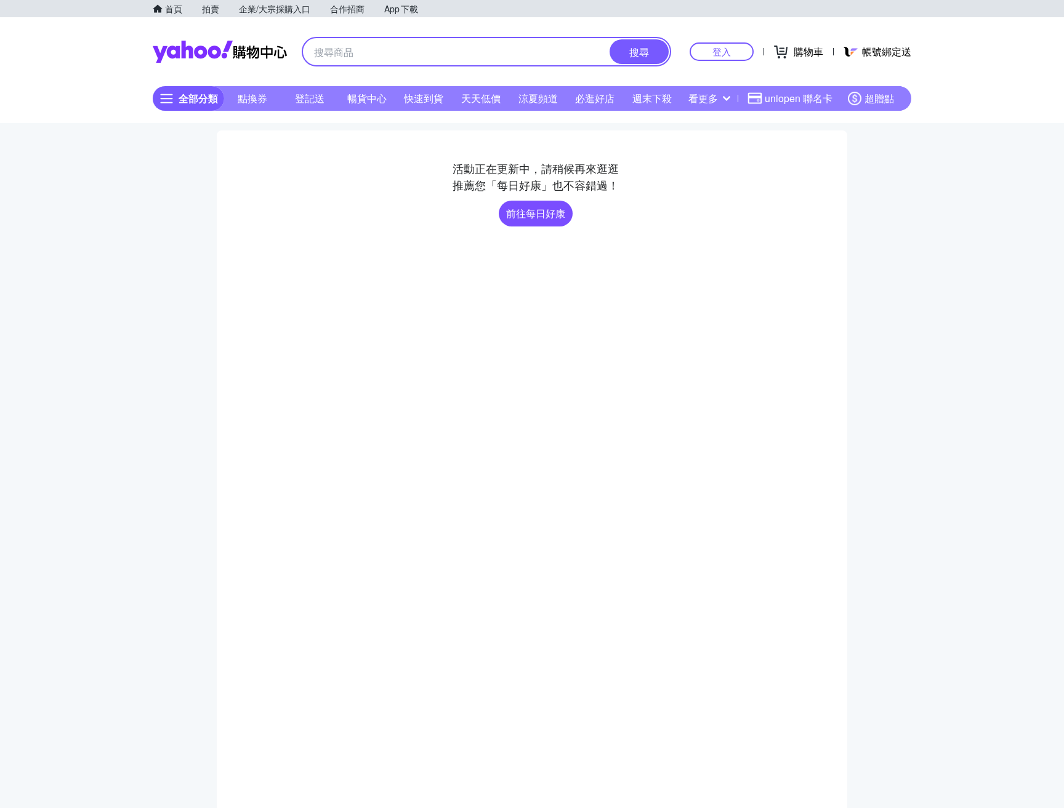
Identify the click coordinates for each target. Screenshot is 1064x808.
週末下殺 (652, 98)
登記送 (309, 98)
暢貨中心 (367, 98)
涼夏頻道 (538, 98)
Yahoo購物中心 (220, 51)
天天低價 (481, 98)
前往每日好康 (535, 213)
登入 (721, 51)
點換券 (252, 98)
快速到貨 (423, 98)
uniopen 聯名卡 (798, 98)
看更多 (703, 98)
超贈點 (879, 98)
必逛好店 (595, 98)
